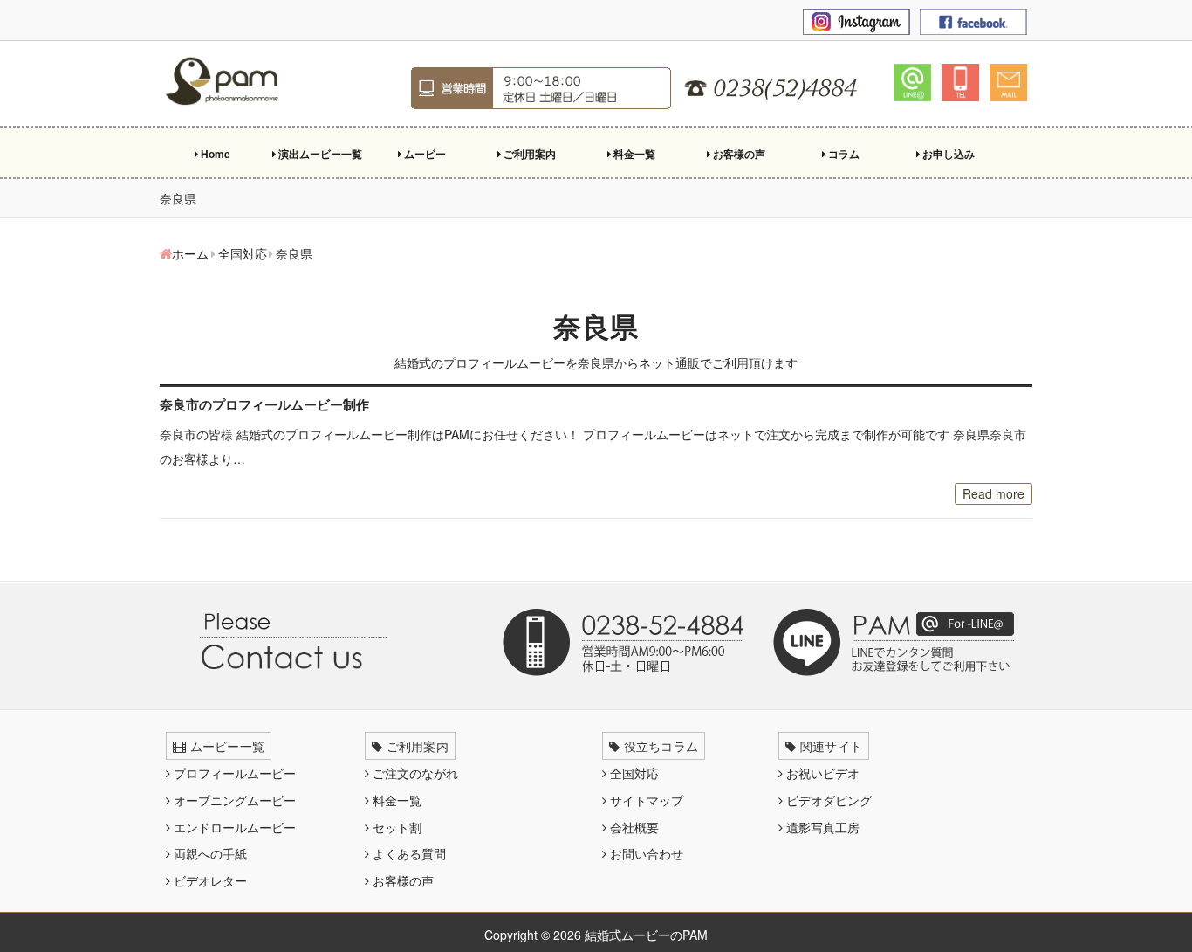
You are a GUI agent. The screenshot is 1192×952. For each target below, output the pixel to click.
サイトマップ (644, 800)
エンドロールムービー (233, 827)
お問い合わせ (644, 853)
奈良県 (596, 326)
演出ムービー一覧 (319, 154)
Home (214, 154)
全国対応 (632, 773)
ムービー (423, 154)
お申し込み (947, 154)
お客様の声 (737, 154)
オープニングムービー (233, 800)
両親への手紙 (208, 853)
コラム (842, 154)
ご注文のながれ (413, 773)
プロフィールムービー (233, 773)
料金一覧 (633, 154)
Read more (993, 493)
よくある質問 (407, 853)
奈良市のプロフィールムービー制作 (264, 404)
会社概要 (632, 827)
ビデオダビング (827, 800)
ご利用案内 (528, 154)
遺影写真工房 (821, 827)
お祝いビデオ (821, 773)
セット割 (395, 827)
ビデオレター (208, 880)
